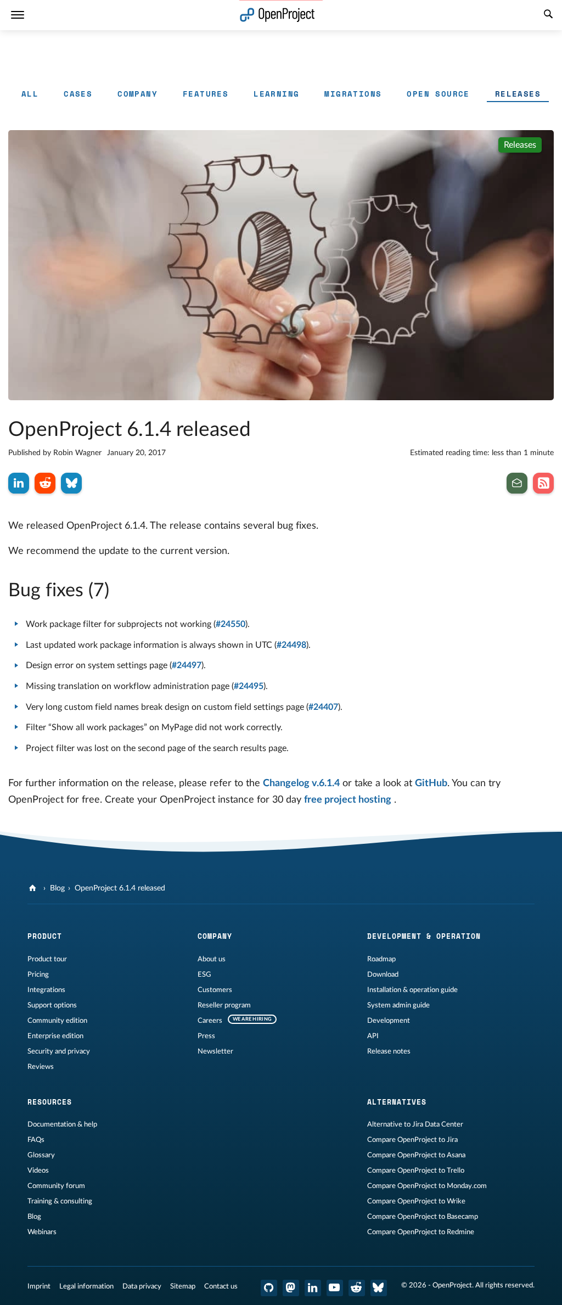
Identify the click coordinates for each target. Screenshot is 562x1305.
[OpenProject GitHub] (269, 1288)
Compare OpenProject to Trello (415, 1170)
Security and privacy (58, 1051)
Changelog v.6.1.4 (301, 783)
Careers (210, 1020)
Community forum (56, 1186)
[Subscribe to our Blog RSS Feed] (543, 483)
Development (388, 1020)
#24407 (323, 707)
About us (212, 959)
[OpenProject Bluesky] (378, 1288)
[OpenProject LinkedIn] (313, 1288)
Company (137, 93)
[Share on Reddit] (45, 483)
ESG (204, 974)
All (29, 93)
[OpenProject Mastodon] (291, 1288)
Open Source (438, 93)
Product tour (47, 959)
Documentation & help (62, 1124)
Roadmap (381, 959)
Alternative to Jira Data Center (415, 1124)
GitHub (431, 783)
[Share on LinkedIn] (18, 483)
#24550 (230, 624)
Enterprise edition (55, 1036)
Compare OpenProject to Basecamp (422, 1216)
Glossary (41, 1155)
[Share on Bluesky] (71, 483)
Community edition (57, 1020)
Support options (52, 1005)
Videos (38, 1170)
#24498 (291, 645)
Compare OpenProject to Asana (416, 1155)
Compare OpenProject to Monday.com (427, 1186)
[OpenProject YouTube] (335, 1288)
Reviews (40, 1066)
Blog (57, 888)
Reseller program (224, 1005)
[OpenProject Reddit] (357, 1288)
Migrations (352, 93)
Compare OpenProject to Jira (412, 1139)
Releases (518, 93)
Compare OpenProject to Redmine (420, 1232)
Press (206, 1036)
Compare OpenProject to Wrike (416, 1201)
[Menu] (17, 15)
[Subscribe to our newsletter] (517, 483)
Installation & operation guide (412, 990)
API (373, 1036)
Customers (215, 990)
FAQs (35, 1139)
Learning (276, 93)
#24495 (248, 686)
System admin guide (398, 1005)
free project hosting (347, 800)
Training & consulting (59, 1201)
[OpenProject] (33, 888)
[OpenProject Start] (277, 15)
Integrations (46, 990)
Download (382, 974)
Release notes (389, 1051)
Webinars (42, 1232)
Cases (78, 93)
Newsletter (215, 1051)
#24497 (186, 665)
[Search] (548, 15)
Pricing (38, 974)
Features (205, 93)
